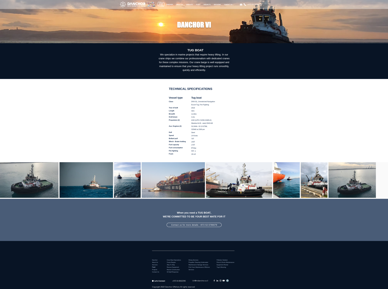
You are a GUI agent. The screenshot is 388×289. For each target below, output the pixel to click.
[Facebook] (214, 280)
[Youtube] (223, 280)
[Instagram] (220, 280)
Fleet (153, 267)
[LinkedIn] (217, 280)
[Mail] (241, 4)
